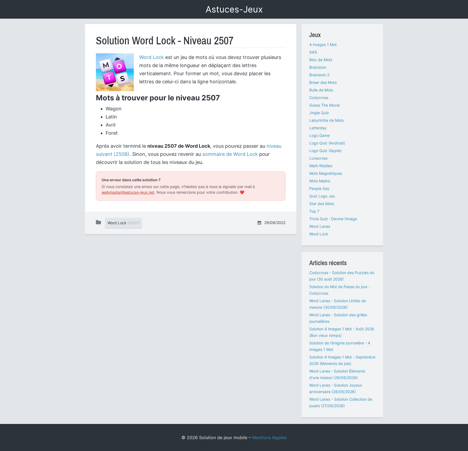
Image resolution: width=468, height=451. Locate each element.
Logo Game (319, 135)
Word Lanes (319, 226)
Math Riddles (320, 165)
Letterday (318, 128)
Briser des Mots (323, 82)
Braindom (317, 67)
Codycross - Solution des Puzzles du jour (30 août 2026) (341, 275)
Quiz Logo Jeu (322, 196)
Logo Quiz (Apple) (325, 150)
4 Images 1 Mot (323, 44)
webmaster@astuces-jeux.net (128, 192)
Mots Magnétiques (325, 173)
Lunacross (318, 158)
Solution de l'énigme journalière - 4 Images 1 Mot (339, 346)
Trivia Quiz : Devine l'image (333, 218)
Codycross (318, 97)
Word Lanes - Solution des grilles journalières (338, 318)
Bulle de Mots (321, 90)
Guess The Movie (324, 105)
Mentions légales (269, 437)
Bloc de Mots (320, 59)
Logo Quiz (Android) (327, 143)
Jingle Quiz (319, 112)
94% (313, 52)
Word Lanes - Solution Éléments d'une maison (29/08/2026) (337, 374)
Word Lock (151, 57)
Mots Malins (319, 181)
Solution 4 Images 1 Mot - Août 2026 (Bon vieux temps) (341, 332)
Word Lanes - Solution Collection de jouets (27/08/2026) (340, 402)
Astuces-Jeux (234, 9)
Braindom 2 (319, 75)
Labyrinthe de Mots (326, 120)
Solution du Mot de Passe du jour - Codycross (339, 289)
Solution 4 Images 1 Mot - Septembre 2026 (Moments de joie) (342, 360)
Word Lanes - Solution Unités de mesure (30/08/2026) (337, 304)
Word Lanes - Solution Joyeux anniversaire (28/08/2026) (335, 388)
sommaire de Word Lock (230, 154)
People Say (319, 188)
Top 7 (314, 211)
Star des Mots (321, 203)
